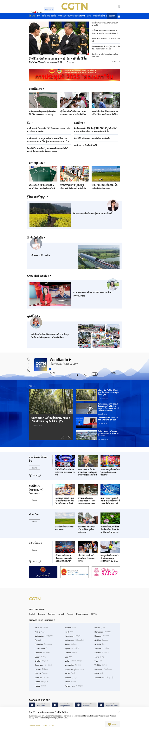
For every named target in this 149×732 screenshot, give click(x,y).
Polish (70, 681)
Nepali (70, 673)
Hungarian (72, 636)
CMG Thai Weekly (38, 275)
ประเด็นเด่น (35, 89)
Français (51, 614)
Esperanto (43, 665)
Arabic (40, 632)
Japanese (72, 648)
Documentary (82, 614)
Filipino (41, 669)
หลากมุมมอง (36, 162)
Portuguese (74, 686)
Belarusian (44, 636)
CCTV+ (94, 614)
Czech (40, 657)
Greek (41, 681)
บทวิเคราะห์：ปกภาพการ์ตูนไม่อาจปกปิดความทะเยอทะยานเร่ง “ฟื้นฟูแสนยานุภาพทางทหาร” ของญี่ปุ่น (49, 139)
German (42, 677)
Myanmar (74, 669)
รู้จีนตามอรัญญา (36, 197)
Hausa (40, 686)
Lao (68, 657)
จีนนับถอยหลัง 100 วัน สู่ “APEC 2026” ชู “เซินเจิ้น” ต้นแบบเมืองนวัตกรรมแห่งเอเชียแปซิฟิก (95, 129)
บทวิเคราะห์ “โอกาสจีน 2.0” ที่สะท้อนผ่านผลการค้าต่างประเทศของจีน (48, 129)
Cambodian (41, 648)
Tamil (99, 657)
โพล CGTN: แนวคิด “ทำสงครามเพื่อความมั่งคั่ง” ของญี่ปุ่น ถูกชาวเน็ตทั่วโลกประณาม (47, 149)
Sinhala (100, 644)
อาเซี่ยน (78, 123)
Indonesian (75, 640)
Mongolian (73, 665)
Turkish (100, 665)
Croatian (42, 652)
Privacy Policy (34, 726)
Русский (70, 614)
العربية (61, 614)
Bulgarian (43, 644)
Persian (71, 677)
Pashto (99, 627)
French (41, 673)
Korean (71, 652)
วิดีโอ (31, 386)
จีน (28, 123)
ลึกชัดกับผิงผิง (35, 237)
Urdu (98, 673)
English (32, 614)
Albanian (41, 627)
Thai (98, 661)
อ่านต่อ (34, 468)
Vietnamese (103, 677)
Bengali (40, 640)
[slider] (50, 369)
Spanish (101, 648)
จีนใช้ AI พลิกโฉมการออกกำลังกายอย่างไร (92, 138)
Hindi (69, 632)
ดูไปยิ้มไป (32, 316)
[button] (36, 54)
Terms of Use (48, 726)
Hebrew (70, 627)
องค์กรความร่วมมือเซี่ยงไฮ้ (85, 145)
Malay (73, 661)
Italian (71, 644)
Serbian (101, 640)
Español (41, 614)
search (112, 16)
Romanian (102, 632)
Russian (101, 636)
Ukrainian (103, 669)
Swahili (101, 652)
